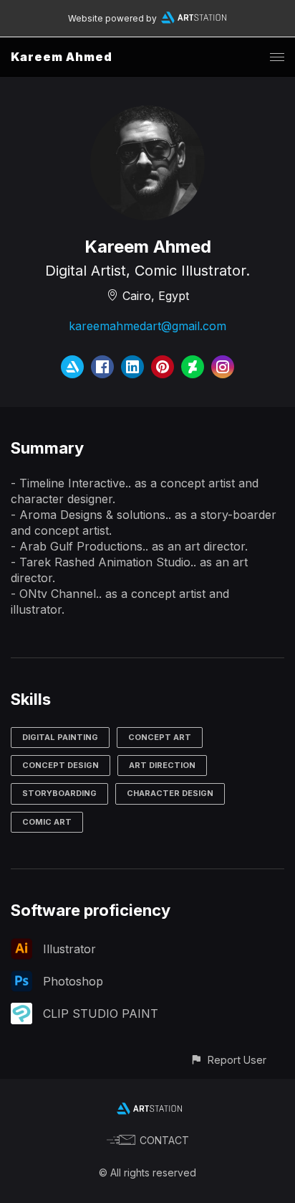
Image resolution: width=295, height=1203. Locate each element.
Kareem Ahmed (61, 57)
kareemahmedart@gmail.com (147, 326)
